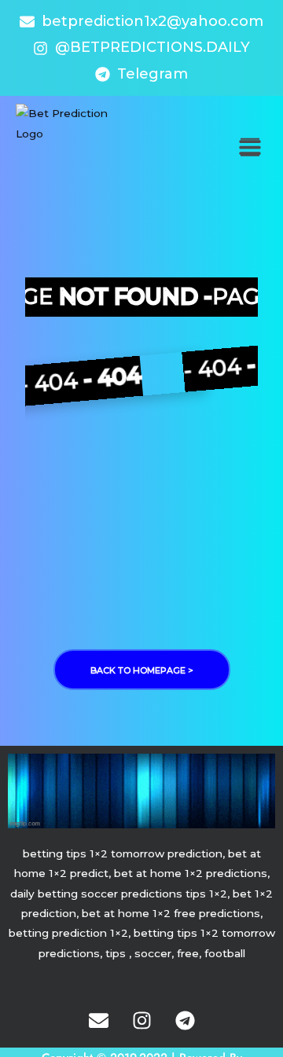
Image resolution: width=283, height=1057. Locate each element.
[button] (249, 147)
